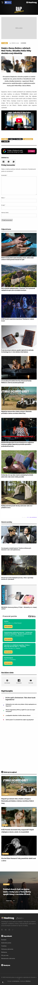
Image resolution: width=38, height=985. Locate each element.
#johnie (23, 43)
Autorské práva (6, 943)
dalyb (11, 139)
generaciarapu (28, 139)
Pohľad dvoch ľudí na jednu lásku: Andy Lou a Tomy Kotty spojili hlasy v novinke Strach (17, 891)
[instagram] (9, 930)
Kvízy (5, 825)
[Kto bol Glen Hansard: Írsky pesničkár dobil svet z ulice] (19, 846)
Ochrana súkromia (7, 949)
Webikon (28, 981)
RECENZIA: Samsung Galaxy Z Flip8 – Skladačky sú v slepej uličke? (19, 608)
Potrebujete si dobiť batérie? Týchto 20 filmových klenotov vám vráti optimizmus (16, 548)
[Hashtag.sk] (31, 2)
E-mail (3, 205)
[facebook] (2, 930)
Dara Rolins (19, 139)
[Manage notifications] (2, 982)
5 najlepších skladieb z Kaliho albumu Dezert (18, 715)
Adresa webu (5, 212)
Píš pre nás (4, 955)
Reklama (4, 952)
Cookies (4, 946)
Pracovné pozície (10, 616)
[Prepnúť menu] (2, 2)
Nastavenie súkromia (8, 958)
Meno (3, 197)
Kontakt (3, 939)
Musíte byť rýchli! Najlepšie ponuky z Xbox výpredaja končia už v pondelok (17, 578)
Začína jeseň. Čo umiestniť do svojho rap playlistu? (20, 719)
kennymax (16, 981)
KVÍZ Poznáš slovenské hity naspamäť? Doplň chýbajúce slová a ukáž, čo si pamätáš (17, 831)
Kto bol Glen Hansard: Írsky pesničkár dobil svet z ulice (18, 859)
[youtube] (5, 930)
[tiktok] (12, 930)
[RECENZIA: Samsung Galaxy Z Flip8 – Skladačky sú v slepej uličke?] (19, 595)
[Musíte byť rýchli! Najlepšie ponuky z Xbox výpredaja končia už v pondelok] (19, 565)
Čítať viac (9, 900)
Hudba (5, 43)
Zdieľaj (9, 2)
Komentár (4, 175)
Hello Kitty (5, 141)
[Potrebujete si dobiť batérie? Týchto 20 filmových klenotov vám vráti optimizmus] (19, 536)
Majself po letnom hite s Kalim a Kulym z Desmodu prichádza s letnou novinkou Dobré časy (17, 801)
